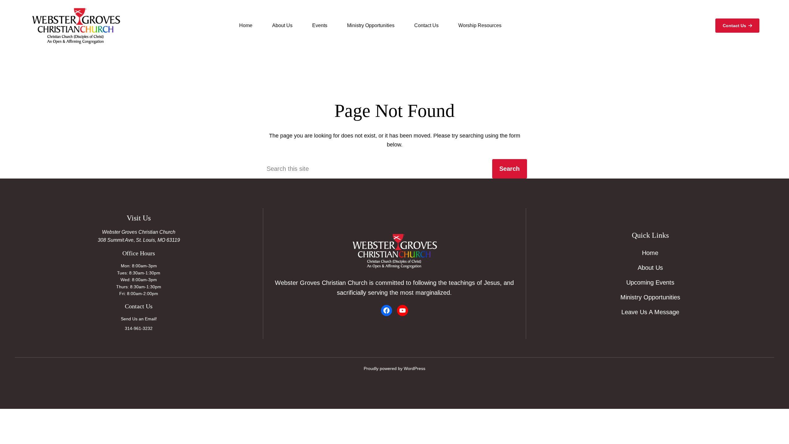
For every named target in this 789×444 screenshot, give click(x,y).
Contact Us (734, 25)
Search (509, 168)
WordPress (414, 368)
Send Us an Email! (139, 318)
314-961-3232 (139, 328)
